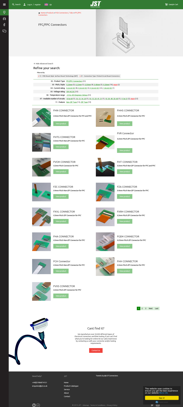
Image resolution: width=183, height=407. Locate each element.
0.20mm (69, 85)
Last (156, 308)
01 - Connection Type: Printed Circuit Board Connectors (100, 76)
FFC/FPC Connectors (74, 81)
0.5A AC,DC (94, 88)
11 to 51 (124, 99)
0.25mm (79, 85)
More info (163, 392)
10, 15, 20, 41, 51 (95, 99)
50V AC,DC (70, 92)
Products (50, 13)
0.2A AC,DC (70, 88)
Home (43, 13)
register (38, 5)
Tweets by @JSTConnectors (107, 376)
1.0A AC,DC (107, 88)
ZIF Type (84, 102)
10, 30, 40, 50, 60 (111, 99)
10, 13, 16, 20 (81, 99)
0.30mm (88, 85)
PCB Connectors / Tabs (64, 13)
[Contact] (5, 31)
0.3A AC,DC (82, 88)
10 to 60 (69, 99)
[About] (5, 25)
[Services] (5, 18)
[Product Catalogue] (5, 12)
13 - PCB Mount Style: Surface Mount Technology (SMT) (59, 76)
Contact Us (96, 350)
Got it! (162, 397)
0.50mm (106, 85)
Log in (29, 5)
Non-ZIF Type (71, 102)
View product (61, 124)
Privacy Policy (112, 405)
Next (150, 308)
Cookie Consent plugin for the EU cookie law (162, 402)
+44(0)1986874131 (39, 383)
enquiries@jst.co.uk (39, 386)
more (115, 85)
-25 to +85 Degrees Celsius (77, 95)
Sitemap (86, 405)
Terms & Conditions (97, 405)
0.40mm (97, 85)
